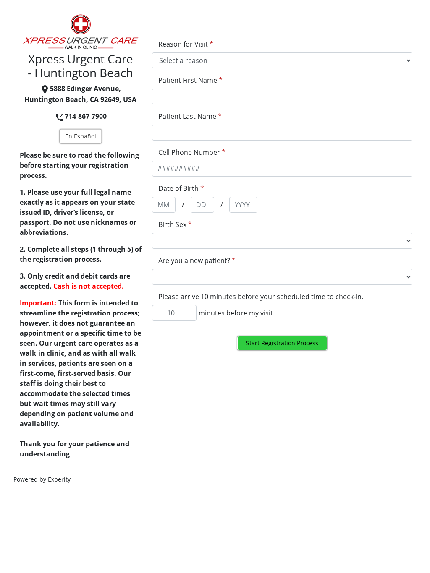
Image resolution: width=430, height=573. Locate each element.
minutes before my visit (236, 313)
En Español (80, 136)
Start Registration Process (282, 343)
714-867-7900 (86, 116)
